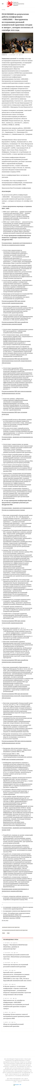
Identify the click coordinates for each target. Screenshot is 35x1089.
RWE (8, 933)
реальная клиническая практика (11, 927)
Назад (3, 9)
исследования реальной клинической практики (14, 930)
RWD (3, 933)
